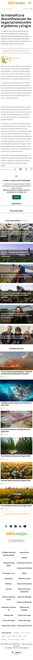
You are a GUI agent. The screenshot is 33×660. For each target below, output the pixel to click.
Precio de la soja (24, 615)
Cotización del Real (24, 568)
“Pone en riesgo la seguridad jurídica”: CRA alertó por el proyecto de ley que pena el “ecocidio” (16, 373)
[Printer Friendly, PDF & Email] (31, 169)
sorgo (22, 639)
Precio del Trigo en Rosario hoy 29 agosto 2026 (15, 480)
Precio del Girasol (9, 626)
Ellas (24, 573)
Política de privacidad (16, 541)
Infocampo (3, 9)
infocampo (6, 239)
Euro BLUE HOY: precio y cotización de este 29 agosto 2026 (15, 430)
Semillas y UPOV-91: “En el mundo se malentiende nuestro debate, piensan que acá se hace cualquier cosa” (16, 315)
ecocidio (27, 633)
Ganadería (9, 578)
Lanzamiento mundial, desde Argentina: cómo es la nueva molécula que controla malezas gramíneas (16, 295)
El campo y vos (9, 573)
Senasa (24, 557)
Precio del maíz (9, 620)
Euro (8, 636)
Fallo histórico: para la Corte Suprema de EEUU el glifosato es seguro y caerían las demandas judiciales (16, 234)
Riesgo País (8, 615)
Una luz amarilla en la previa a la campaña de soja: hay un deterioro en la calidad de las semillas (16, 276)
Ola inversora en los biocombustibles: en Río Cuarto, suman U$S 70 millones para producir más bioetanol (15, 254)
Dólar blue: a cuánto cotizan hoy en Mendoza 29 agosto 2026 (16, 404)
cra (22, 633)
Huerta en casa (24, 578)
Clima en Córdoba (24, 597)
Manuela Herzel (7, 300)
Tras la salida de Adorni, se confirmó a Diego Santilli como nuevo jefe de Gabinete (15, 337)
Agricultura (24, 552)
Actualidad (9, 9)
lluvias (9, 589)
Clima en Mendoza (24, 602)
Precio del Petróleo (24, 626)
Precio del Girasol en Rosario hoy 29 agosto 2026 (16, 506)
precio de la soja (13, 639)
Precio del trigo (24, 620)
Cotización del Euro (24, 563)
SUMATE (16, 197)
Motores (8, 584)
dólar (4, 636)
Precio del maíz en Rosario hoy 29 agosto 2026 (15, 456)
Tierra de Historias (24, 584)
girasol (4, 639)
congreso (16, 633)
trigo (25, 636)
